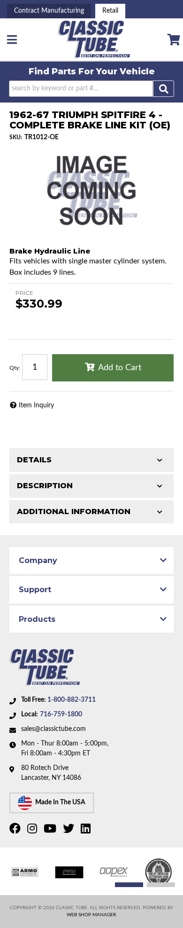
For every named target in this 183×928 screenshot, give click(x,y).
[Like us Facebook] (16, 830)
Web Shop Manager (91, 914)
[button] (92, 88)
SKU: (15, 137)
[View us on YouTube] (51, 830)
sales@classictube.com (53, 729)
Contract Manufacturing (49, 11)
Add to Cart (119, 368)
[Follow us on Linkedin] (87, 830)
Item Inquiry (36, 405)
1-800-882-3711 (71, 700)
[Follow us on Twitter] (69, 830)
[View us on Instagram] (33, 830)
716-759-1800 (61, 714)
